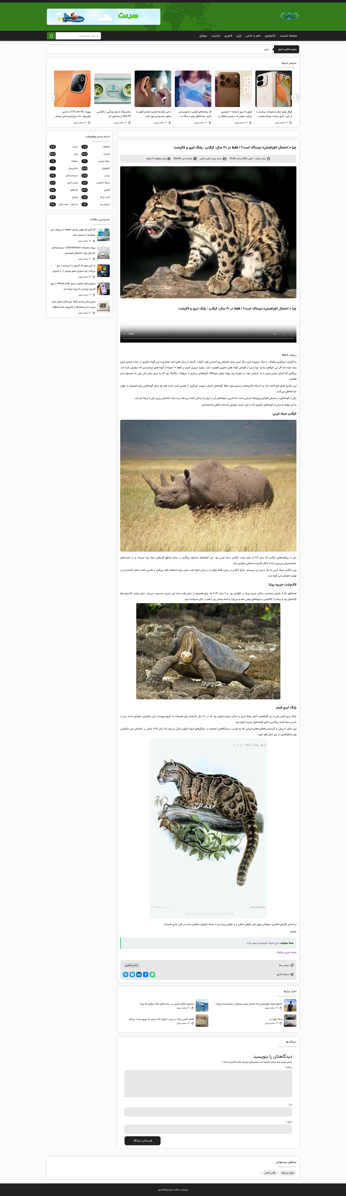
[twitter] (125, 974)
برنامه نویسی (96, 161)
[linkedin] (139, 974)
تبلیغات (65, 161)
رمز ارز (96, 175)
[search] (51, 35)
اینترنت (215, 35)
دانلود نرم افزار (287, 1173)
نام (290, 1105)
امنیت (64, 147)
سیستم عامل (64, 175)
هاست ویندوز (173, 1190)
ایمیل (288, 1122)
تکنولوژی (270, 35)
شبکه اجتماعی (96, 183)
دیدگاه (288, 1067)
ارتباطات (96, 147)
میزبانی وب (96, 204)
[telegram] (132, 974)
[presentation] (293, 97)
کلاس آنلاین (270, 1173)
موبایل (203, 35)
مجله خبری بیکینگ (286, 952)
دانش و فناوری (131, 965)
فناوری (228, 35)
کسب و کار (96, 197)
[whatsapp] (152, 974)
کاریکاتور (64, 190)
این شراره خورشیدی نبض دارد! (262, 943)
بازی (239, 35)
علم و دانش (253, 35)
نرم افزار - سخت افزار (64, 204)
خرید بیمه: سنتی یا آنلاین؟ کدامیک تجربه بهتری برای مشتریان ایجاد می (234, 49)
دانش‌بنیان (65, 168)
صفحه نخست (288, 35)
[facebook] (145, 974)
